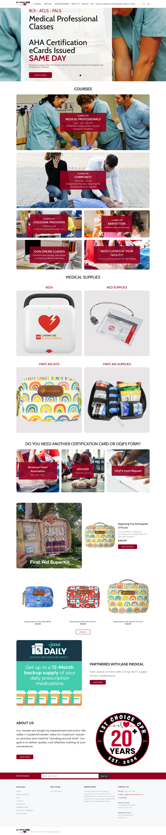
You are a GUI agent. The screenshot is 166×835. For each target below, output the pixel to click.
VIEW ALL (83, 632)
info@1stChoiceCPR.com (133, 794)
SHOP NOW (97, 682)
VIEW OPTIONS (128, 547)
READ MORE (25, 757)
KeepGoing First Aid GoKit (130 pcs (83, 622)
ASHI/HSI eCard (22, 807)
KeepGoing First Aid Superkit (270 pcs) (128, 622)
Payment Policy (22, 794)
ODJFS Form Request (24, 810)
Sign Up (104, 776)
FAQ (18, 798)
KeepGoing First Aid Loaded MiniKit (38, 622)
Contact (19, 801)
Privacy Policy (21, 813)
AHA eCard (20, 804)
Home (18, 791)
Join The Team (56, 791)
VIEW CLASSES (40, 75)
